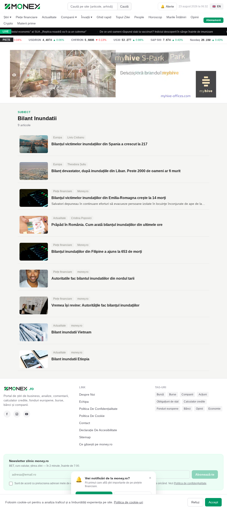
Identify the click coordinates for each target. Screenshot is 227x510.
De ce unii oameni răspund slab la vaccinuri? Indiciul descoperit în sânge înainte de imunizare (150, 31)
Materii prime (26, 23)
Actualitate (49, 17)
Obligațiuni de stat (167, 401)
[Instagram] (16, 414)
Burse (172, 394)
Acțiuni (203, 394)
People (139, 17)
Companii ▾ (69, 17)
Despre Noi (87, 394)
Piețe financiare (26, 17)
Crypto (8, 23)
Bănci (187, 408)
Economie (214, 408)
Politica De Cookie (92, 416)
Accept (213, 502)
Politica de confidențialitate (190, 483)
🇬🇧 (216, 6)
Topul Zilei (123, 17)
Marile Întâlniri (176, 17)
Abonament (213, 20)
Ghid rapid (104, 17)
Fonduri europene (167, 408)
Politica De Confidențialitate (98, 408)
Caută (124, 6)
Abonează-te (204, 474)
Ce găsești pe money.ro (95, 444)
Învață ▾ (86, 17)
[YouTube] (26, 414)
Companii (187, 394)
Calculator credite (194, 401)
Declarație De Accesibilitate (98, 430)
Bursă (160, 394)
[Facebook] (7, 414)
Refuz (195, 502)
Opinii (195, 17)
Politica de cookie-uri (128, 502)
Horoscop (155, 17)
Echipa (84, 401)
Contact (84, 423)
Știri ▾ (7, 17)
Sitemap (85, 437)
